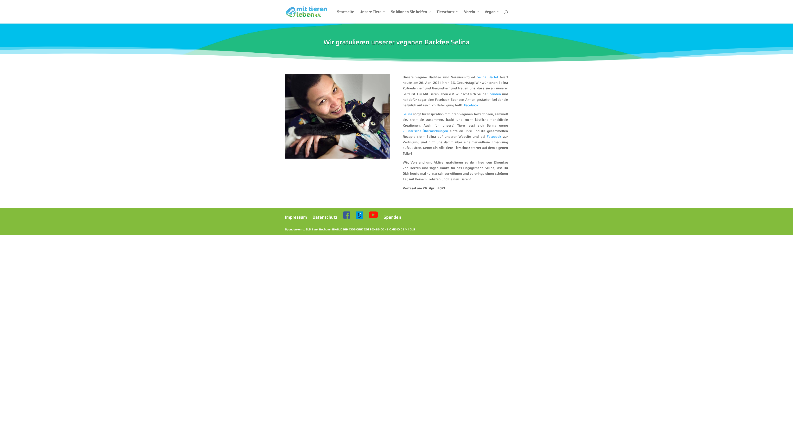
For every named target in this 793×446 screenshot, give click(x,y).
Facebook (471, 105)
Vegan (490, 12)
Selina (407, 114)
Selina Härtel (487, 77)
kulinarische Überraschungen (425, 131)
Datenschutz (324, 217)
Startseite (345, 12)
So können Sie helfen (409, 12)
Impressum (296, 217)
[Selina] (337, 157)
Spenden (494, 94)
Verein (469, 12)
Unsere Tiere (370, 12)
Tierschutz (446, 12)
